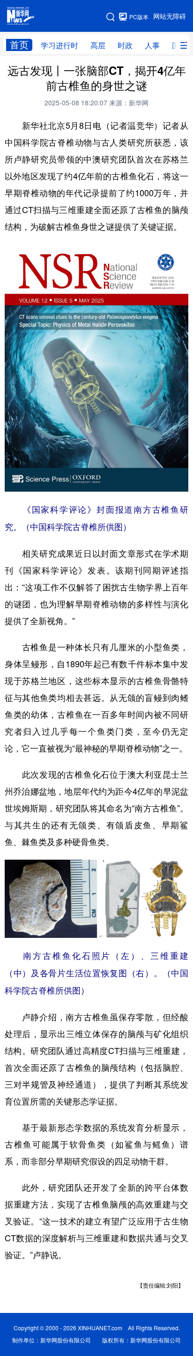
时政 (125, 45)
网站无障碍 (169, 16)
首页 (19, 45)
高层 (97, 45)
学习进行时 (59, 45)
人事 (152, 45)
